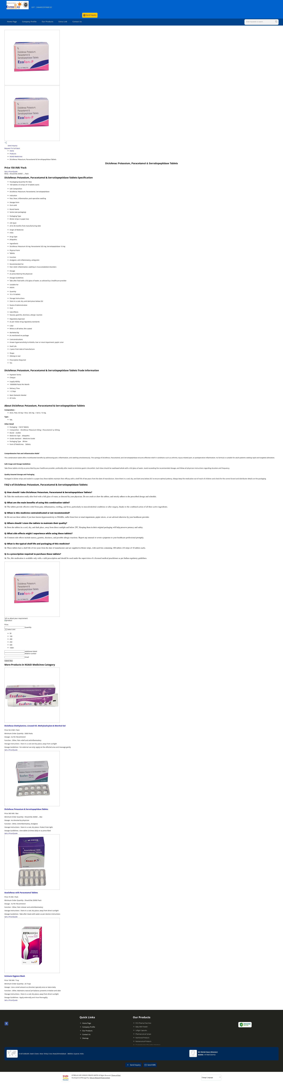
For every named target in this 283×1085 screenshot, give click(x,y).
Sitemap (85, 1038)
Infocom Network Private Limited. (100, 1078)
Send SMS (151, 1065)
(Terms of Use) (115, 1075)
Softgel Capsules (141, 1030)
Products (13, 154)
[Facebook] (6, 1024)
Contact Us (77, 21)
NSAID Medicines (16, 156)
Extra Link (63, 21)
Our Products (47, 21)
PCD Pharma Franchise (143, 1023)
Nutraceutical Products (143, 1041)
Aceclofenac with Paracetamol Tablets (21, 892)
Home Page (12, 21)
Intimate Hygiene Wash (14, 976)
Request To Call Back (12, 148)
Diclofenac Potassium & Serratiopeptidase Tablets (26, 809)
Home (12, 151)
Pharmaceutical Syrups (143, 1034)
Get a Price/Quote (10, 172)
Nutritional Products (142, 1038)
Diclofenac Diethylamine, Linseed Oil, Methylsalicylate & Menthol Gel (35, 726)
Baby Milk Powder (142, 1027)
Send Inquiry (90, 15)
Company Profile (29, 21)
